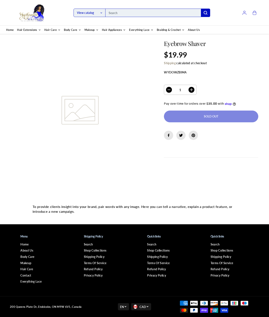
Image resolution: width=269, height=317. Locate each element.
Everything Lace (31, 281)
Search (88, 244)
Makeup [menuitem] (89, 29)
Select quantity (177, 80)
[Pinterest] (193, 135)
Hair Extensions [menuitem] (27, 29)
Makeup (25, 263)
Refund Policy (93, 269)
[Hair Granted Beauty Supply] (32, 12)
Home (24, 244)
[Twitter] (181, 135)
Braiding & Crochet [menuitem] (169, 29)
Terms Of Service (95, 263)
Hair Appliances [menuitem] (112, 29)
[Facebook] (168, 135)
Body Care (27, 256)
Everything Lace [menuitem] (139, 29)
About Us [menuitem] (194, 29)
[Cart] (254, 12)
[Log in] (244, 12)
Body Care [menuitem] (70, 29)
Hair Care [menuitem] (50, 29)
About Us (26, 250)
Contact (25, 275)
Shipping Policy (94, 256)
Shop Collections (95, 250)
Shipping (170, 63)
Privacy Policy (93, 275)
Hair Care (26, 269)
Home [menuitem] (10, 29)
